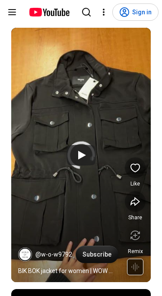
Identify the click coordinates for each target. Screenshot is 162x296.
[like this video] (135, 167)
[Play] (81, 155)
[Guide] (12, 12)
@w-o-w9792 (53, 254)
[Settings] (103, 12)
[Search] (86, 12)
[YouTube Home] (49, 12)
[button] (25, 254)
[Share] (135, 201)
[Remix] (135, 235)
